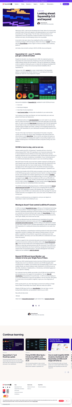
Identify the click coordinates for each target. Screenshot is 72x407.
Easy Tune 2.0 (52, 181)
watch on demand (34, 250)
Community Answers (19, 392)
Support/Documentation (19, 388)
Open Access (33, 123)
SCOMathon (17, 394)
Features (16, 4)
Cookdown (31, 181)
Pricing (22, 4)
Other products (50, 4)
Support (35, 4)
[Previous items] (65, 372)
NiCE (26, 178)
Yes (60, 400)
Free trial (65, 4)
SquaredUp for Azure (31, 208)
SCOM (48, 42)
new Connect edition (23, 112)
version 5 (28, 70)
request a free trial (49, 299)
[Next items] (68, 372)
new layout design (34, 120)
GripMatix (52, 174)
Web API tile (30, 136)
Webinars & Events (31, 386)
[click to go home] (7, 4)
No (66, 400)
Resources (28, 4)
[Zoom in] (36, 87)
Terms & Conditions (42, 386)
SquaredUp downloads (28, 299)
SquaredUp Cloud (18, 386)
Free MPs (42, 4)
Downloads (17, 390)
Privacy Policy (35, 401)
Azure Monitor (23, 43)
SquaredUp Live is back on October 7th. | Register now (35, 1)
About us (29, 388)
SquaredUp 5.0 (32, 102)
